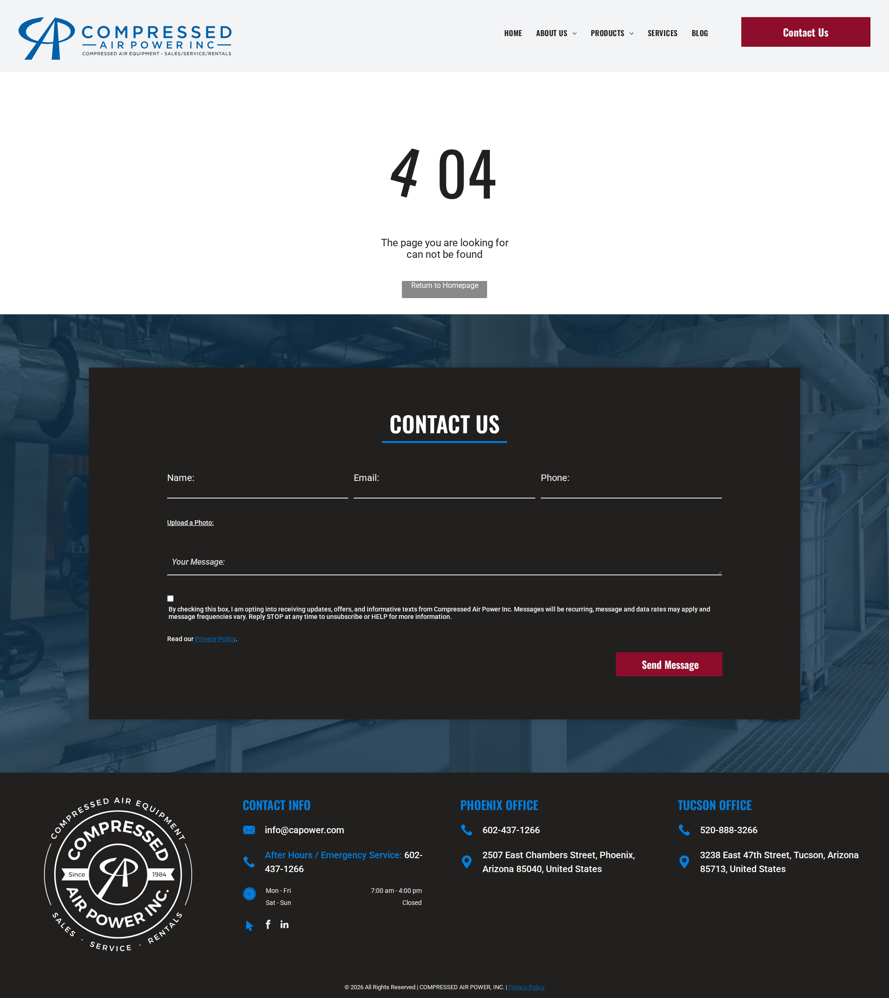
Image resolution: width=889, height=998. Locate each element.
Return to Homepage (444, 285)
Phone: (555, 477)
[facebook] (268, 925)
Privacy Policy (215, 638)
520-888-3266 (729, 830)
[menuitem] (513, 32)
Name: (180, 477)
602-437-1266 (511, 830)
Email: (366, 477)
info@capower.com (304, 830)
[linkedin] (284, 925)
